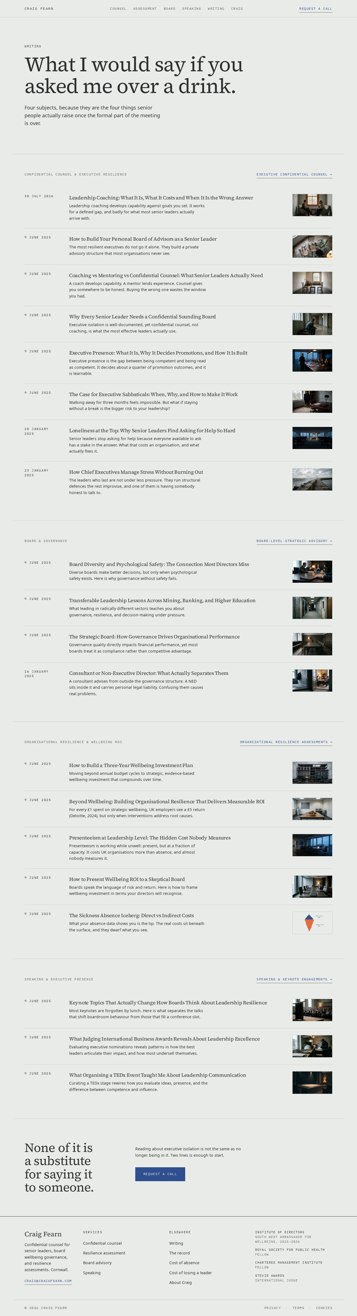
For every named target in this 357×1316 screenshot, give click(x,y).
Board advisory (97, 1262)
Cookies (324, 1308)
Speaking (191, 8)
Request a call (315, 8)
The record (179, 1253)
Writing (216, 8)
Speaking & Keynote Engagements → (294, 979)
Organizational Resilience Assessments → (286, 742)
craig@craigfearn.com (48, 1281)
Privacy (272, 1308)
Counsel (118, 8)
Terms (299, 1308)
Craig (237, 8)
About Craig (180, 1282)
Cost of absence (184, 1262)
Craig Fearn (39, 8)
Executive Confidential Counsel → (294, 174)
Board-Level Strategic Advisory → (294, 541)
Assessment (145, 8)
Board (170, 8)
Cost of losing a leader (190, 1272)
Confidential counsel (102, 1243)
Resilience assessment (104, 1253)
